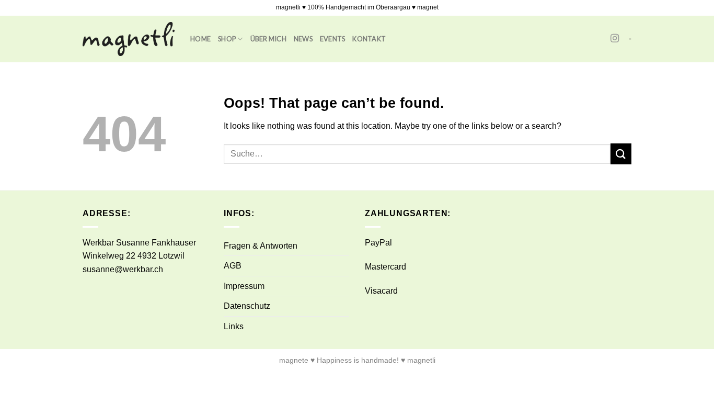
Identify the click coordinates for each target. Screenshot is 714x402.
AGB (232, 265)
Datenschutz (247, 306)
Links (234, 326)
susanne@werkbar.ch (123, 269)
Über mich (268, 39)
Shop (227, 39)
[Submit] (621, 153)
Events (333, 39)
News (303, 39)
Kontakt (369, 39)
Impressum (244, 286)
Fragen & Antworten (260, 245)
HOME (200, 39)
